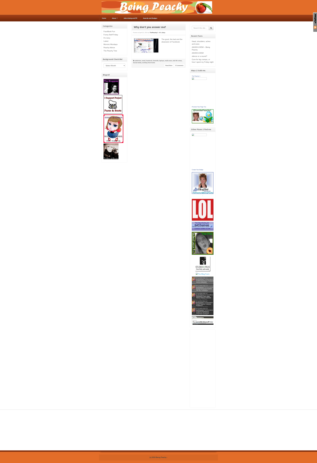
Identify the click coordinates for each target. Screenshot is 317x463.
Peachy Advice (109, 48)
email (143, 60)
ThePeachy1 (154, 32)
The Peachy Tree (110, 51)
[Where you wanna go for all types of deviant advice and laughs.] (111, 86)
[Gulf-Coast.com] (203, 226)
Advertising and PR (130, 18)
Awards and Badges (150, 18)
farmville (155, 60)
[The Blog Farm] (203, 274)
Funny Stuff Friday (111, 35)
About (114, 18)
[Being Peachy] (157, 7)
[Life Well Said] (203, 183)
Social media (137, 62)
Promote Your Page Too (199, 107)
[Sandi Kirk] (199, 151)
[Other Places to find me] (202, 263)
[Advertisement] (203, 369)
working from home (148, 62)
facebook (149, 60)
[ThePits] (203, 243)
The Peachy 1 (196, 76)
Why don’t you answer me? (150, 27)
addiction (138, 60)
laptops (161, 60)
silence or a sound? (199, 56)
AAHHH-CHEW (198, 53)
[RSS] (315, 27)
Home (104, 18)
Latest (106, 41)
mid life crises (177, 60)
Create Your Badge (197, 169)
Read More (168, 65)
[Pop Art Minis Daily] (202, 296)
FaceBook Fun (109, 31)
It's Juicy (107, 38)
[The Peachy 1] (199, 91)
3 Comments (179, 65)
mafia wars (168, 60)
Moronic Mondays (111, 44)
